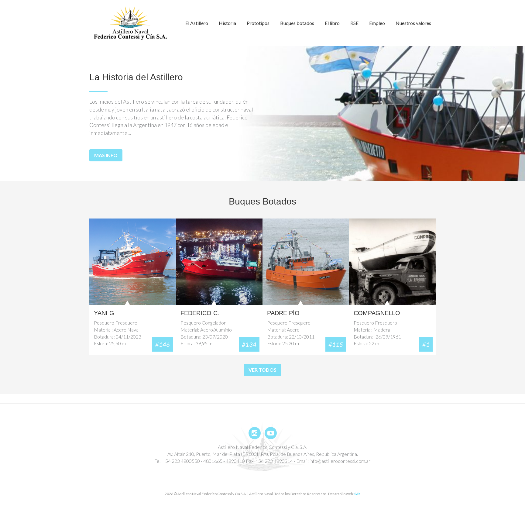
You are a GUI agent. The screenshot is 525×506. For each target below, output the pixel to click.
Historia (227, 23)
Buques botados (297, 23)
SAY (357, 493)
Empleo (377, 23)
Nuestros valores (413, 23)
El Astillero (196, 23)
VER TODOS (262, 370)
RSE (354, 23)
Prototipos (258, 23)
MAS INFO (106, 155)
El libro (332, 23)
